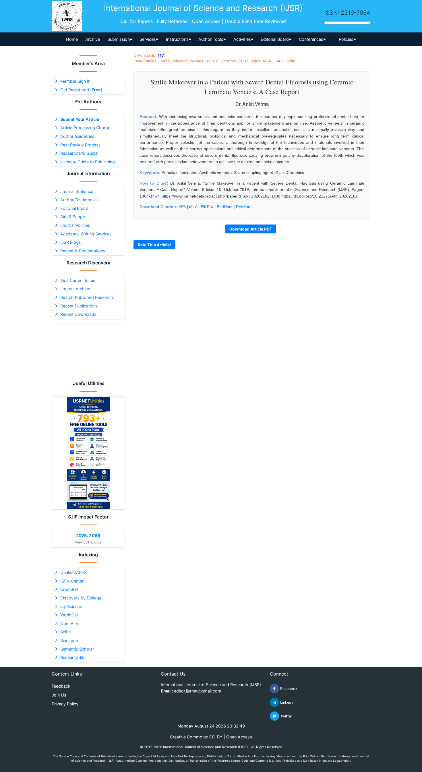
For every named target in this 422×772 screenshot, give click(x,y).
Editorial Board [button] (275, 39)
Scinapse (69, 640)
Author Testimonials (79, 199)
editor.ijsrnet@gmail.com (197, 690)
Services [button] (148, 39)
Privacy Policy (65, 703)
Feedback (61, 686)
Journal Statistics (76, 191)
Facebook (288, 688)
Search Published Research (86, 297)
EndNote (225, 206)
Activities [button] (242, 39)
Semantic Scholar (77, 649)
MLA (193, 206)
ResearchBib (72, 657)
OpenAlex (69, 623)
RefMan (243, 206)
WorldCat (69, 614)
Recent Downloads (78, 314)
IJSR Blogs (70, 242)
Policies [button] (346, 39)
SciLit (65, 631)
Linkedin (286, 702)
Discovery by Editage (80, 597)
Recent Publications (79, 305)
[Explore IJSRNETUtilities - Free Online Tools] (88, 453)
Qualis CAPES (73, 572)
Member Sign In (75, 81)
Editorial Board (74, 208)
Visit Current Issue (77, 280)
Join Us (59, 694)
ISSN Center (72, 580)
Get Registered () (81, 89)
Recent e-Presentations (82, 250)
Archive (92, 39)
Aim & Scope (72, 216)
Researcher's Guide (79, 153)
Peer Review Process (80, 144)
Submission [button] (118, 39)
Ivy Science (71, 606)
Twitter (285, 716)
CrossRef (69, 589)
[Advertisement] (88, 349)
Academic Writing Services (86, 233)
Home (72, 39)
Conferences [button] (311, 39)
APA (182, 206)
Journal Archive (75, 288)
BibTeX (207, 206)
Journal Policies (75, 225)
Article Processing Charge (85, 127)
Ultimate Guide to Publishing (87, 161)
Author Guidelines (77, 136)
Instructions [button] (177, 39)
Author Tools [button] (210, 39)
